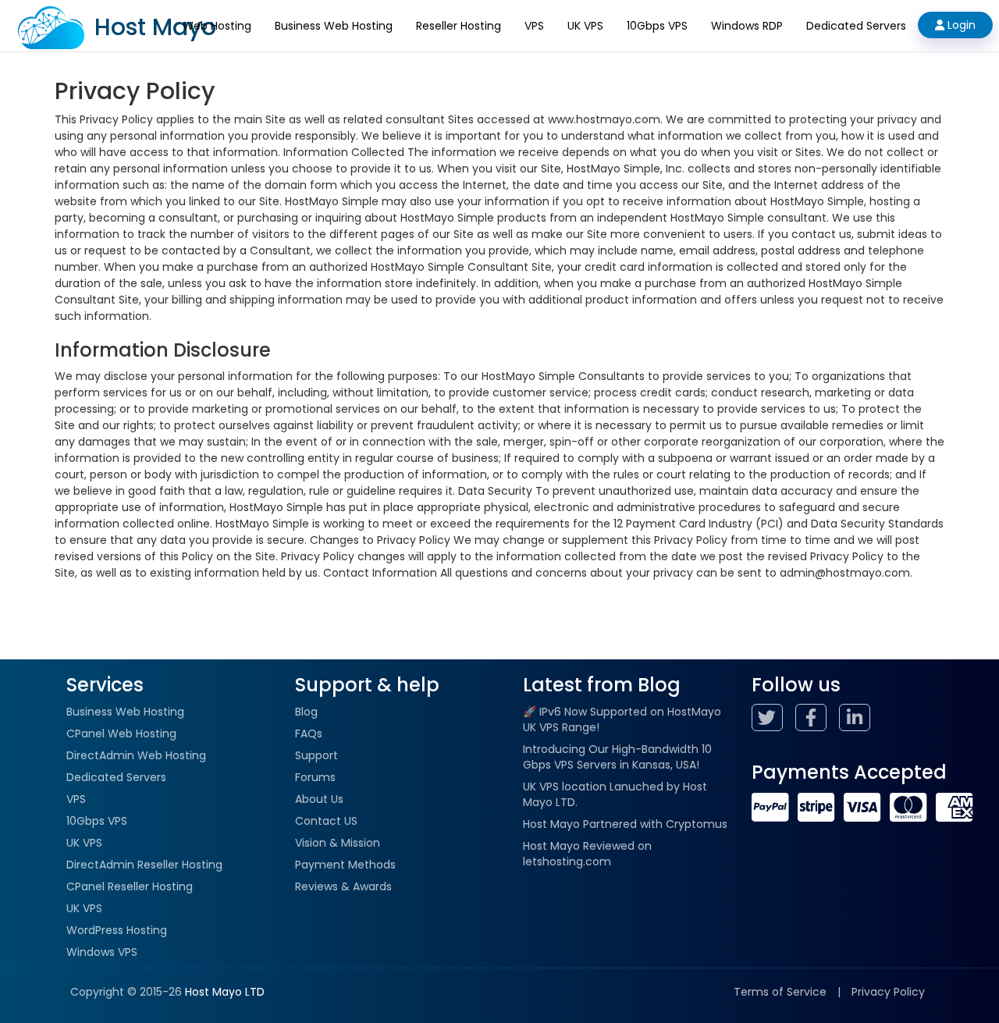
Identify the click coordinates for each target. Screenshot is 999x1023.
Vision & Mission (337, 843)
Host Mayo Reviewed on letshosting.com (587, 853)
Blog (306, 711)
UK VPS (585, 26)
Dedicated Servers (856, 26)
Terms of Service (780, 992)
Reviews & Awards (343, 886)
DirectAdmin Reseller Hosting (144, 864)
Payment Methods (345, 864)
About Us (319, 799)
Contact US (326, 821)
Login (960, 25)
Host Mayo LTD (225, 992)
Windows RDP (747, 26)
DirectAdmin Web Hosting (136, 755)
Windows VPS (101, 952)
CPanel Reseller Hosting (129, 886)
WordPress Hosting (116, 930)
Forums (315, 777)
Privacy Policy (888, 992)
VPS (534, 26)
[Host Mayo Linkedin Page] (859, 720)
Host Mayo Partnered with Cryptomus (625, 824)
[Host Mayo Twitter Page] (772, 720)
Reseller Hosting (458, 26)
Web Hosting (217, 26)
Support (316, 755)
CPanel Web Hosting (121, 733)
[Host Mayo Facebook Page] (815, 720)
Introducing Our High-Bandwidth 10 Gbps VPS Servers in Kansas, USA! (617, 757)
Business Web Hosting (334, 26)
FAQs (308, 733)
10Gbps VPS (657, 26)
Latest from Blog (602, 685)
